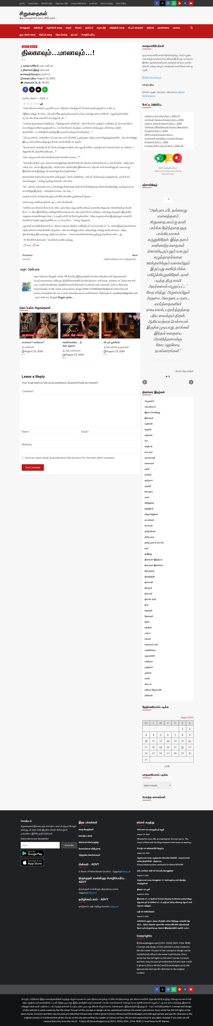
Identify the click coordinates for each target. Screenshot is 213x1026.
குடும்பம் (89, 27)
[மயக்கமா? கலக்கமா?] (39, 326)
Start (167, 376)
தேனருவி (149, 616)
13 (168, 740)
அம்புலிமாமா (150, 406)
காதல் (68, 27)
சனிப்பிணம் (149, 911)
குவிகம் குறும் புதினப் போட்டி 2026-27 (162, 116)
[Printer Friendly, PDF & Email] (31, 245)
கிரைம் (78, 27)
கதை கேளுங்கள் (86, 829)
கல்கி (147, 469)
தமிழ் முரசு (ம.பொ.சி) (154, 542)
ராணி (147, 678)
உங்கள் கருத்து (107, 3)
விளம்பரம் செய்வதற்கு (89, 842)
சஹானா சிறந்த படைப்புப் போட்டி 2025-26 (164, 145)
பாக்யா (148, 633)
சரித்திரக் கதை (117, 27)
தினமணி (149, 582)
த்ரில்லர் (150, 27)
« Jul (167, 765)
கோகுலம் (149, 491)
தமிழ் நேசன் (150, 531)
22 (182, 747)
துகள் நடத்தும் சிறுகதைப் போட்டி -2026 (163, 123)
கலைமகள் (149, 463)
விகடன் (148, 684)
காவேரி (148, 474)
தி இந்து (148, 553)
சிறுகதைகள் (34, 13)
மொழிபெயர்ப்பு (88, 34)
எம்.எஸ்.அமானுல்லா (164, 870)
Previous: (27, 257)
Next (191, 382)
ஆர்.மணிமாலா (73, 350)
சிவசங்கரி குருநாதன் (117, 347)
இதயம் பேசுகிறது (152, 412)
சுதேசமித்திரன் (151, 514)
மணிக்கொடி (150, 650)
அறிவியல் (38, 27)
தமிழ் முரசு (149, 537)
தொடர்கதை (61, 34)
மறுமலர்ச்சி (150, 655)
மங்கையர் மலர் (151, 644)
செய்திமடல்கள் (85, 835)
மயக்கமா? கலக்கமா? (33, 342)
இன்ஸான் (149, 418)
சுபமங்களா (149, 520)
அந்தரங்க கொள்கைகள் (89, 855)
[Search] (191, 27)
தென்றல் (148, 610)
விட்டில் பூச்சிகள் (112, 342)
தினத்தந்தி (150, 576)
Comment (28, 391)
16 (189, 740)
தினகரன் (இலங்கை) (154, 565)
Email (85, 431)
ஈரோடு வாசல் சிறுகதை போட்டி (159, 134)
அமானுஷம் (25, 27)
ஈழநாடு (148, 429)
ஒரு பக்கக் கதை (28, 34)
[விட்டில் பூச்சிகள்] (120, 326)
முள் (148, 889)
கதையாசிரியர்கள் (78, 3)
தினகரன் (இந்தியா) (154, 559)
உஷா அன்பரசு (46, 65)
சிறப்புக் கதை (45, 34)
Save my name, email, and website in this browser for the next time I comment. (70, 457)
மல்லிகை (149, 661)
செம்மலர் (149, 525)
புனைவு (176, 27)
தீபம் (147, 604)
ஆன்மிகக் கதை (54, 27)
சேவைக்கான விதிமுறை (89, 848)
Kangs (140, 848)
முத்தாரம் (149, 667)
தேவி (73, 335)
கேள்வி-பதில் (47, 3)
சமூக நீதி (101, 27)
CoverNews (149, 1021)
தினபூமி (148, 587)
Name (26, 431)
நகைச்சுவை (163, 27)
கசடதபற (149, 452)
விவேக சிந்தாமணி (153, 689)
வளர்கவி (29, 347)
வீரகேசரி (149, 695)
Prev (144, 382)
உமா (146, 440)
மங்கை (148, 638)
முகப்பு (22, 3)
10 (146, 740)
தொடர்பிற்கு (121, 3)
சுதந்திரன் (149, 508)
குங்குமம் (149, 480)
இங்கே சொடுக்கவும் (152, 77)
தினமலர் (33, 46)
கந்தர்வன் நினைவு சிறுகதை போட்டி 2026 (164, 119)
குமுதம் (148, 486)
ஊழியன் (149, 446)
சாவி (147, 497)
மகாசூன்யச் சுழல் (156, 829)
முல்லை (148, 672)
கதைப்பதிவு (33, 3)
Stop (169, 376)
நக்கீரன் (148, 627)
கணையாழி (150, 457)
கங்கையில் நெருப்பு (155, 848)
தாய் (147, 548)
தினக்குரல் (149, 570)
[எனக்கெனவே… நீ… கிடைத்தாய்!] (79, 326)
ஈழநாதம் (149, 435)
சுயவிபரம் (93, 3)
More (126, 871)
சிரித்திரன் (149, 503)
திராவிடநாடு (150, 599)
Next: (121, 257)
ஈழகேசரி (149, 423)
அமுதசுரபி (149, 401)
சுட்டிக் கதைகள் (135, 27)
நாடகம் (74, 34)
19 (160, 747)
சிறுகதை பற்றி (62, 3)
